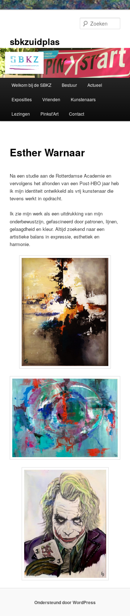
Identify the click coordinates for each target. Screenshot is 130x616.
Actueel (94, 85)
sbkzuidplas (35, 41)
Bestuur (69, 85)
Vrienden (51, 99)
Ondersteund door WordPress (65, 602)
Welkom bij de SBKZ (31, 85)
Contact (76, 114)
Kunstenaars (83, 99)
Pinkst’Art (49, 114)
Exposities (22, 99)
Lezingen (21, 114)
